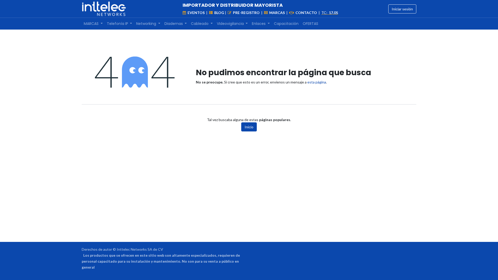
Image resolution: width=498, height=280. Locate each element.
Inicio (249, 127)
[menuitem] (93, 24)
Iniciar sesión (402, 9)
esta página (316, 82)
